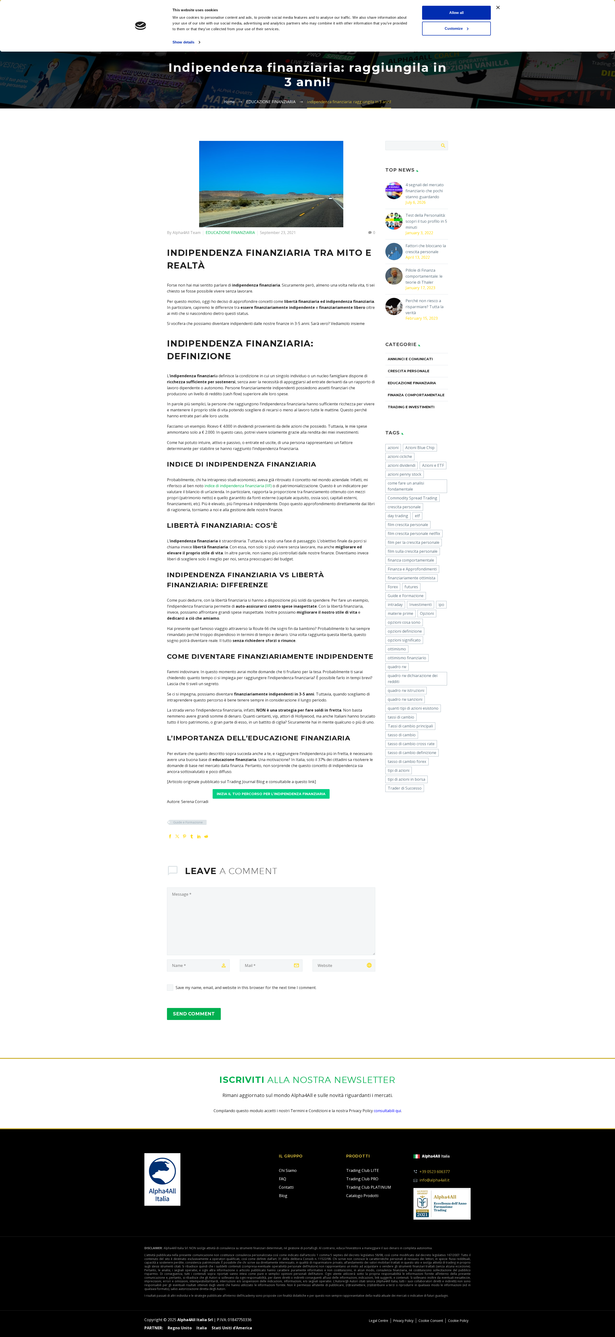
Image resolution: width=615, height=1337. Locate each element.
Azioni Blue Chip (420, 447)
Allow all (456, 13)
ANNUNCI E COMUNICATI (410, 359)
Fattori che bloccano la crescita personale (426, 248)
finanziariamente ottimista (411, 578)
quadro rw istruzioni (406, 690)
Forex (393, 586)
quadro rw (397, 666)
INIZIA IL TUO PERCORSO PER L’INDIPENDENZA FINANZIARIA (271, 794)
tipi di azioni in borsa (406, 779)
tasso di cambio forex (407, 761)
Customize (454, 28)
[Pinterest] (184, 836)
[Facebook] (170, 836)
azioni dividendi (401, 465)
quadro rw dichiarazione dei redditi (412, 678)
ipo (441, 604)
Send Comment (194, 1014)
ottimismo (397, 649)
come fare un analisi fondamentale (406, 486)
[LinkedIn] (199, 836)
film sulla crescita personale (412, 551)
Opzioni (427, 613)
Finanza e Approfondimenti (412, 569)
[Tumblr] (192, 836)
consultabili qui (387, 1110)
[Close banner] (498, 7)
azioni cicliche (400, 456)
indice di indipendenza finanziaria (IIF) (238, 485)
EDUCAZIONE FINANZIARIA (230, 232)
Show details (183, 42)
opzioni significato (404, 640)
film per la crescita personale (413, 542)
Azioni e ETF (433, 465)
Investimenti (420, 604)
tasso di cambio (402, 734)
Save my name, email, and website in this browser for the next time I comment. (246, 987)
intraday (395, 604)
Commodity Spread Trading (412, 498)
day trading (398, 515)
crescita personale (404, 507)
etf (417, 515)
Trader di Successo (405, 788)
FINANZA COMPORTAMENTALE (416, 395)
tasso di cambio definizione (412, 752)
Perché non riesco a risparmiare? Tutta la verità (424, 306)
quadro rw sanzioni (405, 699)
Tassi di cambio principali (410, 726)
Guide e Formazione (188, 822)
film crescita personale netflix (414, 533)
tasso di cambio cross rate (411, 743)
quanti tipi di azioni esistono (413, 708)
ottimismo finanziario (407, 657)
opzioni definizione (405, 631)
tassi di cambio (401, 717)
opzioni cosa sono (404, 622)
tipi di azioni (398, 770)
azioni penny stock (404, 474)
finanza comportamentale (411, 560)
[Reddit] (206, 836)
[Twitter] (177, 836)
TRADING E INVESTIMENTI (411, 407)
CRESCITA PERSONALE (408, 371)
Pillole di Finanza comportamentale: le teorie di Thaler (424, 276)
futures (411, 586)
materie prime (400, 613)
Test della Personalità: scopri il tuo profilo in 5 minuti (426, 221)
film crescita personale (408, 524)
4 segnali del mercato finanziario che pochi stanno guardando (425, 190)
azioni (393, 447)
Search (443, 145)
